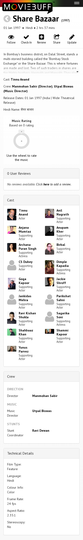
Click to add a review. (53, 184)
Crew (11, 376)
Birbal (60, 245)
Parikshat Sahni (63, 298)
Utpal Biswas (42, 411)
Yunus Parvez (24, 349)
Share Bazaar (36, 18)
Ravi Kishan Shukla (27, 315)
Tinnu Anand (20, 79)
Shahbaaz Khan (26, 332)
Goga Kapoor (24, 281)
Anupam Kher (62, 229)
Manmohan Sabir (44, 396)
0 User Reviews (19, 173)
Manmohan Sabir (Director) (32, 86)
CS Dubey (26, 262)
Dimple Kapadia (62, 264)
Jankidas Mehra (25, 298)
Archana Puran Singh (27, 247)
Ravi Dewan (40, 430)
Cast (10, 200)
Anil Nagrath (62, 212)
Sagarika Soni (62, 315)
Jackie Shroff (61, 281)
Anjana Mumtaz (25, 229)
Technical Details (20, 453)
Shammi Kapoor (62, 332)
